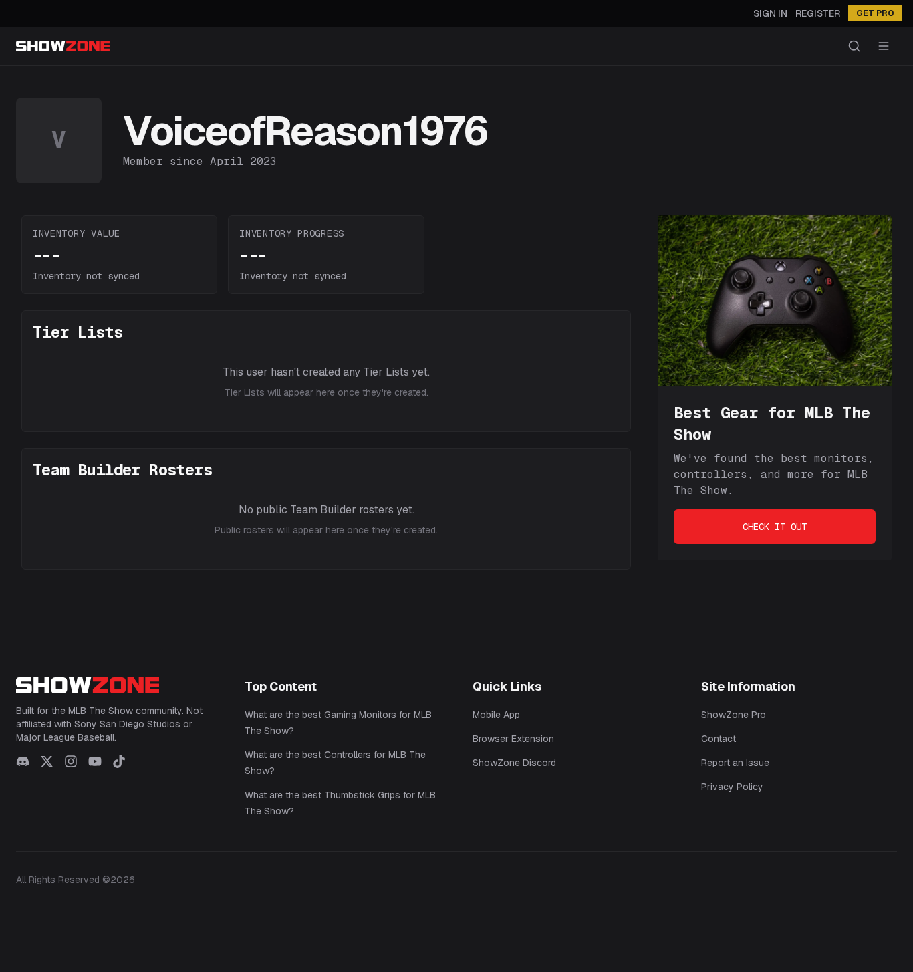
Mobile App (496, 715)
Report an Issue (735, 763)
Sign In (770, 13)
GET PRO (875, 13)
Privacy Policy (732, 787)
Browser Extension (513, 739)
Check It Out (775, 527)
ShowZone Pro (733, 715)
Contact (718, 739)
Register (817, 13)
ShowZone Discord (514, 763)
